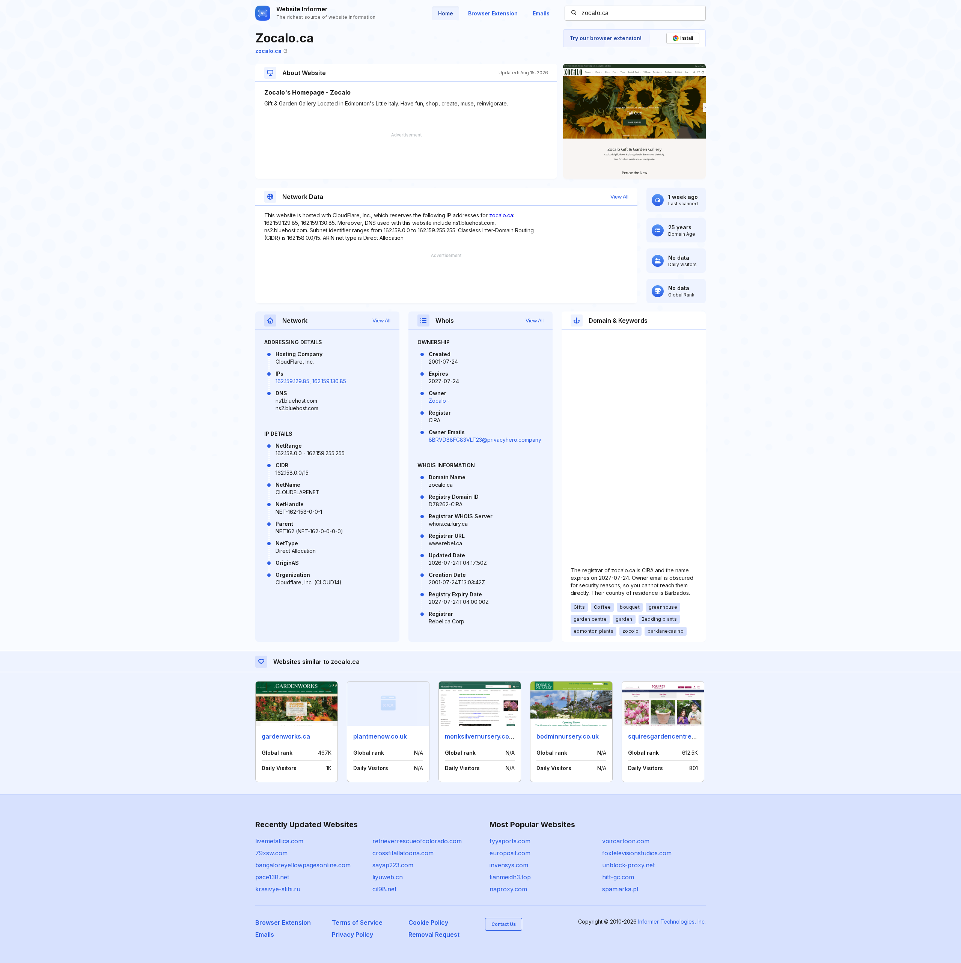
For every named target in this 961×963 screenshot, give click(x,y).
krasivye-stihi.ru (277, 889)
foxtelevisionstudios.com (637, 853)
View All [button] (619, 197)
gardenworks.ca (286, 736)
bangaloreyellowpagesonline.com (303, 865)
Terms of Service (357, 922)
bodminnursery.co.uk (567, 736)
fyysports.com (510, 841)
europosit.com (510, 853)
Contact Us (503, 924)
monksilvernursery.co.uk (481, 736)
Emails (541, 13)
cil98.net (384, 889)
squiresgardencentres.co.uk (670, 736)
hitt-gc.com (618, 877)
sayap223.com (392, 865)
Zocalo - (439, 400)
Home (445, 13)
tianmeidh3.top (510, 877)
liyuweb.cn (387, 877)
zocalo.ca (268, 51)
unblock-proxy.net (628, 865)
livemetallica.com (279, 841)
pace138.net (272, 877)
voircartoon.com (625, 841)
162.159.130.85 (329, 381)
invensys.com (509, 865)
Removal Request (433, 934)
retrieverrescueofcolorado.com (417, 841)
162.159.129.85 (292, 381)
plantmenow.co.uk (380, 736)
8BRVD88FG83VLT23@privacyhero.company (485, 439)
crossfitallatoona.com (403, 853)
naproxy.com (508, 889)
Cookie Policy (428, 922)
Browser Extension (493, 13)
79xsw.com (271, 853)
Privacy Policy (352, 934)
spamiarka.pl (620, 889)
